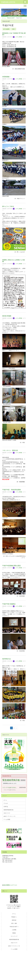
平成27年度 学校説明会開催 (11, 490)
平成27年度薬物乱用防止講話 (11, 565)
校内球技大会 (6, 659)
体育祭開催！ (6, 77)
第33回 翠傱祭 (6, 316)
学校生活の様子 (11, 18)
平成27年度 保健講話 (8, 604)
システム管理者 (18, 37)
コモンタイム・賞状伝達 (10, 450)
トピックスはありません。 (9, 787)
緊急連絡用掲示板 (11, 779)
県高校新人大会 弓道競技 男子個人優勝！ (14, 34)
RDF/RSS (23, 780)
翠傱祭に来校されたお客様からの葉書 (13, 260)
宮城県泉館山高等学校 (8, 2)
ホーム (4, 18)
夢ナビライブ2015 (8, 206)
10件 (13, 29)
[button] (14, 926)
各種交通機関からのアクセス (10, 885)
